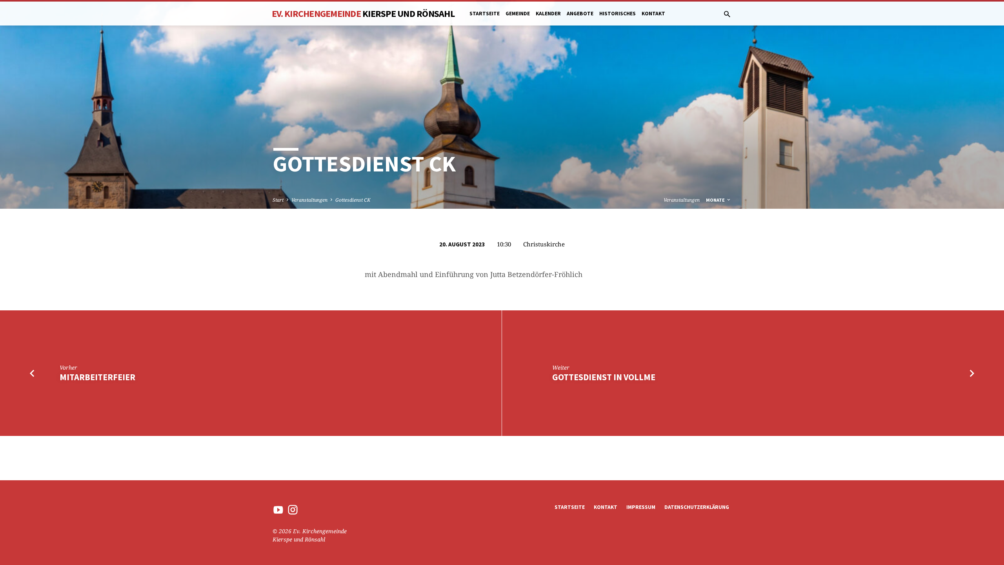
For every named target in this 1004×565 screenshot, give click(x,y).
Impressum (640, 507)
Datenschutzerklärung (696, 507)
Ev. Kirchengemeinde (363, 13)
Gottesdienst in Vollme (603, 377)
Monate (716, 200)
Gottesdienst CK (352, 200)
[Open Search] (727, 14)
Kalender (548, 13)
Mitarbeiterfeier (97, 377)
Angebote (580, 13)
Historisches (617, 13)
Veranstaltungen (309, 200)
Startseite (484, 13)
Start (278, 200)
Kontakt (653, 13)
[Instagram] (292, 509)
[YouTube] (278, 509)
